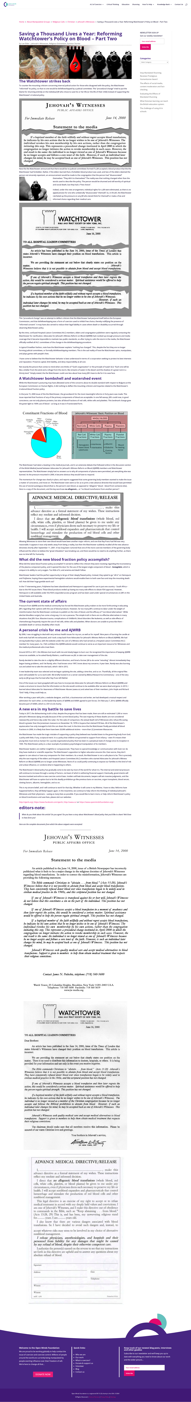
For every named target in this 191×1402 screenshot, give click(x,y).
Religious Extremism (57, 43)
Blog (77, 1369)
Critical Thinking (113, 4)
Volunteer (79, 1366)
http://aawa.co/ (70, 802)
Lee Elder (25, 43)
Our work (79, 1357)
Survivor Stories (73, 43)
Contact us (79, 1372)
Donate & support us (84, 1363)
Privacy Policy (105, 1397)
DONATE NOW (43, 1374)
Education (125, 4)
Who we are (80, 1354)
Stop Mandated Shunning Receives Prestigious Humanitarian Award (150, 76)
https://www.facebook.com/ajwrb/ (48, 802)
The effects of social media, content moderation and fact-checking (152, 86)
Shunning (135, 4)
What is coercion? (82, 1360)
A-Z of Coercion (96, 4)
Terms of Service (94, 1397)
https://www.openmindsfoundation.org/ (96, 802)
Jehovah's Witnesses (39, 43)
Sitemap (113, 1397)
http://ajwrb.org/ (26, 802)
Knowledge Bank (163, 4)
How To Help (147, 4)
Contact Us (179, 4)
